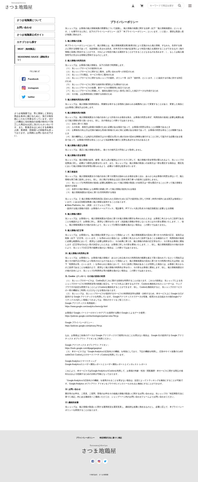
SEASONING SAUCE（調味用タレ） (33, 58)
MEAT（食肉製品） (27, 49)
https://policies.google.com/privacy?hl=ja (83, 326)
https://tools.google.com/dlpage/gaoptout (83, 348)
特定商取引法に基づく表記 (111, 438)
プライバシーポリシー (85, 438)
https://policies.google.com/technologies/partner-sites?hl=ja (91, 316)
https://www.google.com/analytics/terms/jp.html (86, 306)
